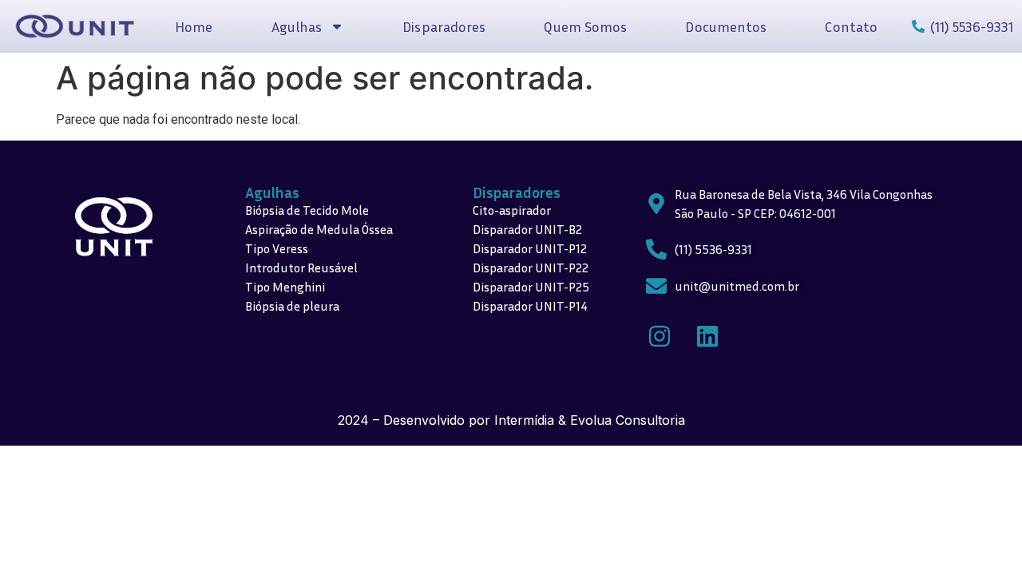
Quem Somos (585, 26)
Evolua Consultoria (627, 420)
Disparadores (443, 26)
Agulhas (272, 192)
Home (193, 26)
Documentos (725, 26)
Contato (851, 26)
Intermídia (524, 420)
